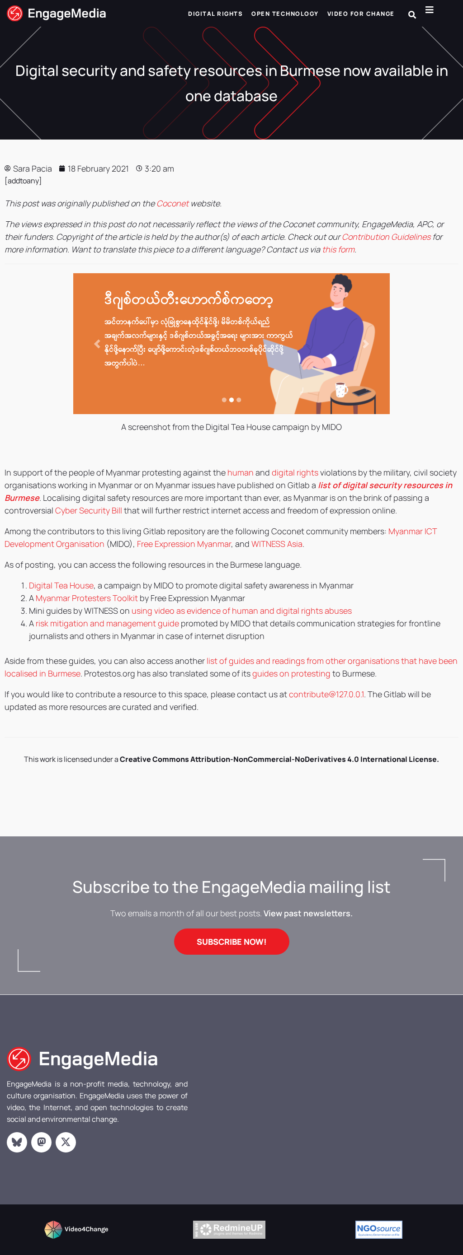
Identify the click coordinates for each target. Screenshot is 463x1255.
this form (338, 249)
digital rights (295, 472)
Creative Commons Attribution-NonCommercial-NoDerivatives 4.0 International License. (279, 759)
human (240, 472)
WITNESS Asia (276, 543)
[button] (412, 14)
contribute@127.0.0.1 (326, 694)
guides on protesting (291, 673)
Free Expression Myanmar (184, 543)
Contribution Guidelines (386, 236)
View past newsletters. (308, 913)
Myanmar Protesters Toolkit (87, 598)
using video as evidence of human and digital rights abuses (242, 610)
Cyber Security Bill (88, 510)
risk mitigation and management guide (107, 623)
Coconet (172, 203)
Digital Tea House (61, 585)
